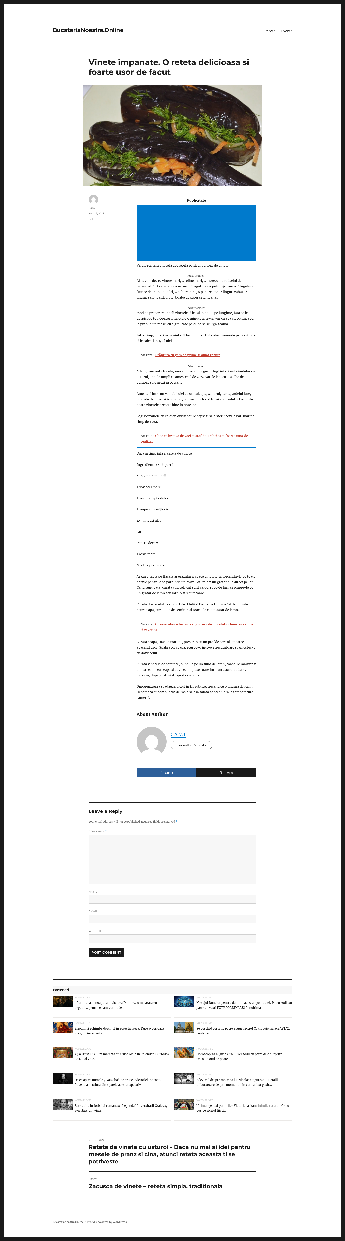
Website (95, 930)
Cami (178, 734)
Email (93, 911)
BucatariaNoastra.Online (88, 30)
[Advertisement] (197, 233)
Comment (98, 831)
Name (93, 891)
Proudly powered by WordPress (107, 1222)
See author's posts (191, 745)
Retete (270, 31)
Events (286, 31)
